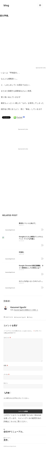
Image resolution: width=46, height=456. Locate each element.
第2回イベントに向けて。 (28, 223)
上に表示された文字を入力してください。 (17, 398)
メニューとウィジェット (40, 7)
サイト (6, 383)
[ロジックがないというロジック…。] (10, 287)
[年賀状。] (10, 259)
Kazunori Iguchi (21, 317)
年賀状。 (22, 252)
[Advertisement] (23, 43)
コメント (7, 337)
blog (6, 5)
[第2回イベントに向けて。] (10, 230)
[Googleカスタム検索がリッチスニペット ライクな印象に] (3, 237)
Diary (30, 317)
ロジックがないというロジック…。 (31, 281)
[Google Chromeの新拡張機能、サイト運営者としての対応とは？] (10, 272)
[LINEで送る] (15, 117)
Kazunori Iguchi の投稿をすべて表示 (25, 310)
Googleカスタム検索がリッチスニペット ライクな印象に (31, 238)
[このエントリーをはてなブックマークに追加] (24, 117)
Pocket (19, 117)
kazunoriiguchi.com (11, 446)
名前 (6, 365)
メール (6, 374)
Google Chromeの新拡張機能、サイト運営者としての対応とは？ (31, 266)
